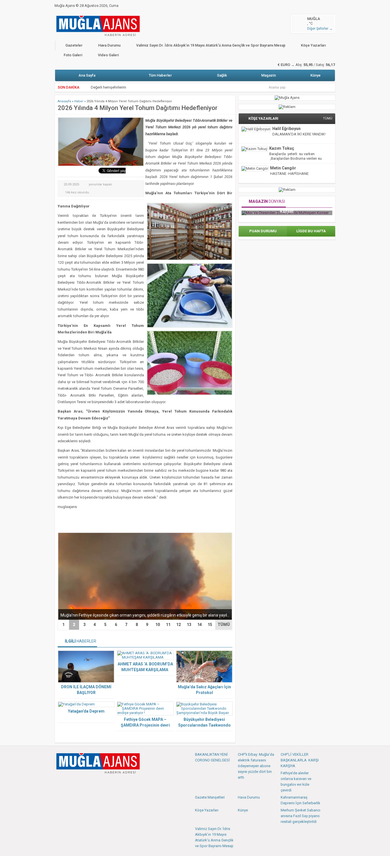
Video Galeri (108, 55)
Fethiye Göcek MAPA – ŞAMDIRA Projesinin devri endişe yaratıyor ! (145, 725)
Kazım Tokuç (281, 148)
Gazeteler (74, 45)
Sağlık (222, 75)
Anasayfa (64, 101)
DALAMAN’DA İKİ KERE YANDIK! (298, 134)
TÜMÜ (224, 624)
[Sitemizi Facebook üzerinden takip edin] (59, 782)
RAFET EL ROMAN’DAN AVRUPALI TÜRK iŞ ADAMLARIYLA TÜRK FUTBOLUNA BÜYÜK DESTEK (322, 213)
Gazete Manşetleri (210, 797)
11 (168, 624)
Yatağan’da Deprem (86, 711)
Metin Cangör (283, 168)
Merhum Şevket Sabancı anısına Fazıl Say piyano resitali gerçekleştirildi (300, 816)
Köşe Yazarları (313, 45)
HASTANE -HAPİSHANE (289, 173)
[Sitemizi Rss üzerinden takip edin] (97, 782)
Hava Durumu (109, 45)
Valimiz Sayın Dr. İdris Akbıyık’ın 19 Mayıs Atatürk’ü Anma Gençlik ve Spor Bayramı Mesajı (210, 45)
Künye (315, 75)
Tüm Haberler (160, 75)
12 (178, 624)
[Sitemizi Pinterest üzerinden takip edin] (87, 782)
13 (189, 624)
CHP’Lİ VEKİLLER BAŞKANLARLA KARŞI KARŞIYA (300, 760)
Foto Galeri (73, 55)
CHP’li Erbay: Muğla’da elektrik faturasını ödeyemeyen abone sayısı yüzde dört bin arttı (256, 765)
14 (199, 624)
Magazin (268, 75)
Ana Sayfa (87, 75)
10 (157, 624)
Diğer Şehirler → (320, 29)
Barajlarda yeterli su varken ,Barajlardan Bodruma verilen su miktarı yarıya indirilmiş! (295, 158)
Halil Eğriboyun (286, 128)
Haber (78, 101)
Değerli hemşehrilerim (108, 87)
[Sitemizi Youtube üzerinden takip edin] (78, 782)
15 (210, 624)
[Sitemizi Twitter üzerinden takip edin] (69, 782)
